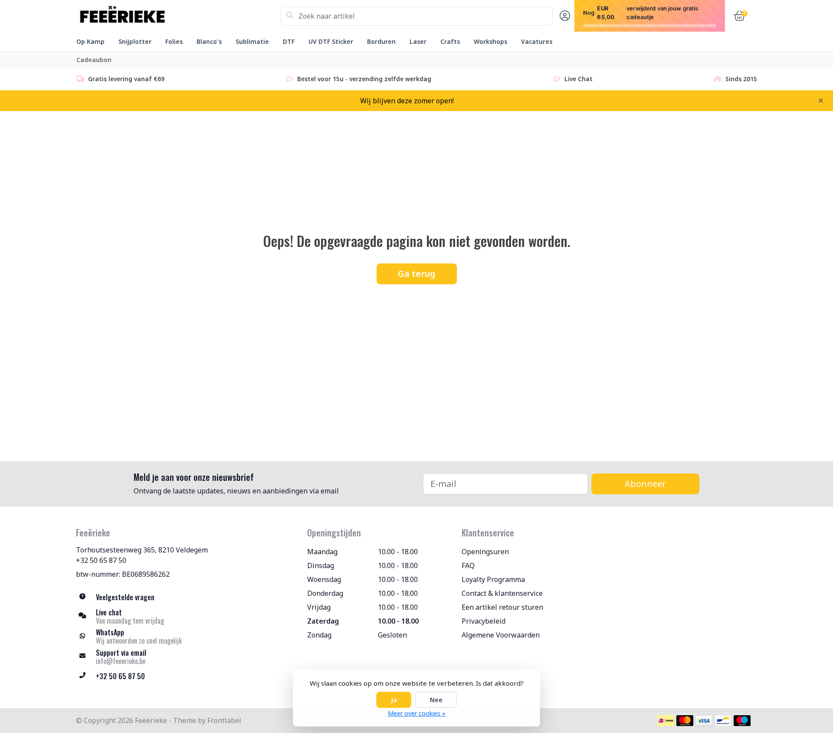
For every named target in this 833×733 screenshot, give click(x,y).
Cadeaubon (94, 60)
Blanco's (209, 41)
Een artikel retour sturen (502, 607)
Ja (394, 700)
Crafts (450, 41)
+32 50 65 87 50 (101, 560)
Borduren (381, 41)
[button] (563, 16)
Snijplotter (134, 41)
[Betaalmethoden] (665, 720)
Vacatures (536, 41)
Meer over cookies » (417, 713)
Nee (436, 700)
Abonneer (645, 484)
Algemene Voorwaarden (501, 635)
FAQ (468, 565)
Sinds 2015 (741, 79)
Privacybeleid (483, 621)
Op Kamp (90, 41)
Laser (418, 41)
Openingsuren (485, 551)
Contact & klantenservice (502, 593)
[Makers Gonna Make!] (178, 16)
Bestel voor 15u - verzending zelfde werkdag (364, 79)
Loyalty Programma (493, 579)
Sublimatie (252, 41)
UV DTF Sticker (330, 41)
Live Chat (578, 79)
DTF (289, 41)
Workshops (490, 41)
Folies (174, 41)
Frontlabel (224, 720)
